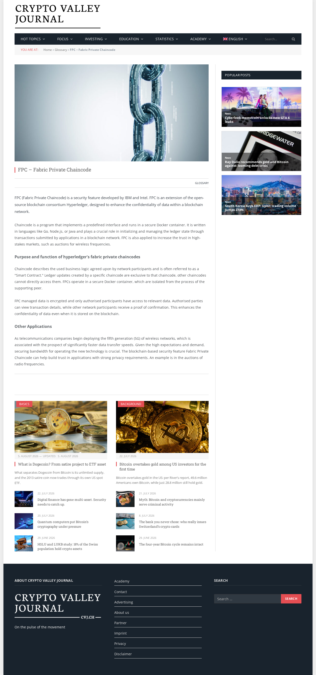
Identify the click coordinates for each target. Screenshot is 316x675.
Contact (120, 591)
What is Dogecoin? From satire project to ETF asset (62, 464)
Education (129, 39)
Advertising (123, 602)
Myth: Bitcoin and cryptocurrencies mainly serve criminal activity (172, 501)
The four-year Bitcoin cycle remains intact (171, 544)
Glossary (61, 50)
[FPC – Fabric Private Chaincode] (112, 112)
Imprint (120, 633)
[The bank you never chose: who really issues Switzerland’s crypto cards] (125, 521)
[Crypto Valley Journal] (58, 16)
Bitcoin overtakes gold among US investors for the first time (162, 466)
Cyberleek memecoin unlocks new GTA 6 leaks (257, 120)
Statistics (165, 39)
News (228, 113)
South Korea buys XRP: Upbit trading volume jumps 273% (260, 208)
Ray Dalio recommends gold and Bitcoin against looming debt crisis (257, 164)
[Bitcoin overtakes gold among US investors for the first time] (162, 427)
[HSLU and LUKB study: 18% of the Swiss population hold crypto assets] (24, 543)
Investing (94, 39)
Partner (120, 622)
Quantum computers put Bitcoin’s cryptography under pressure (63, 524)
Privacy (120, 643)
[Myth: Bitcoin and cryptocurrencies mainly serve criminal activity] (125, 499)
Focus (62, 39)
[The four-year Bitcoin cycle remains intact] (125, 543)
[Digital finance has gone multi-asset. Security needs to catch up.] (24, 499)
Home (47, 50)
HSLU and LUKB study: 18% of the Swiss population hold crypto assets (68, 546)
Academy (198, 39)
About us (121, 612)
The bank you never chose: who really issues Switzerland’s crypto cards (172, 524)
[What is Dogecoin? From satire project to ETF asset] (61, 427)
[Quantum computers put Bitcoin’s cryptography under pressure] (24, 521)
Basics (24, 404)
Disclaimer (123, 654)
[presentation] (293, 39)
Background (131, 404)
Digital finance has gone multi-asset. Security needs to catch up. (72, 501)
